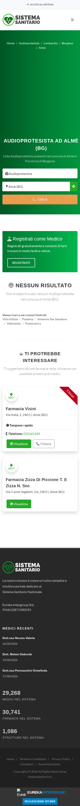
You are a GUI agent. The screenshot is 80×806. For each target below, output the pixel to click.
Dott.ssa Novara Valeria (18, 638)
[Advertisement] (40, 92)
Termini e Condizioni (33, 759)
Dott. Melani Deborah (17, 654)
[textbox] (38, 173)
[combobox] (40, 173)
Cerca (42, 199)
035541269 (31, 434)
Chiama (45, 444)
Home (11, 759)
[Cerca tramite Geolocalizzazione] (74, 186)
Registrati (21, 262)
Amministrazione (49, 764)
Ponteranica (33, 323)
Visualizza (20, 444)
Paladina (27, 319)
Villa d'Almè (10, 319)
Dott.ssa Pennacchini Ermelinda (24, 670)
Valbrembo (14, 323)
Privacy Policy (61, 759)
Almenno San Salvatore (52, 319)
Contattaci (26, 764)
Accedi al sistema (42, 4)
